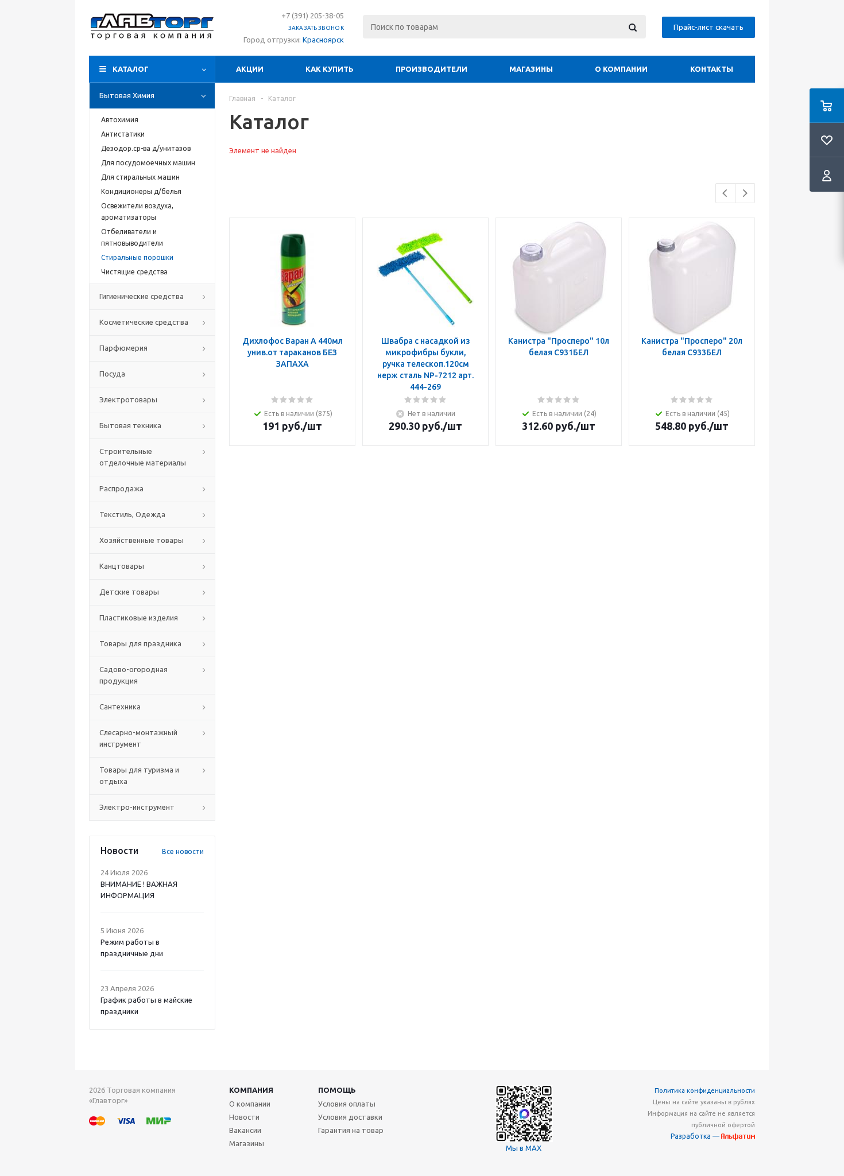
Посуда (112, 374)
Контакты (711, 69)
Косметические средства (143, 322)
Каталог (131, 69)
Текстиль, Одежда (132, 514)
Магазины (531, 69)
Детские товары (129, 592)
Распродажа (121, 488)
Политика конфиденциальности (705, 1090)
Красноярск (323, 40)
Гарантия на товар (351, 1130)
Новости (244, 1117)
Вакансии (245, 1130)
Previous (725, 193)
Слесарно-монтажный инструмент (138, 738)
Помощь (337, 1090)
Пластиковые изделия (138, 618)
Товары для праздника (140, 643)
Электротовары (128, 399)
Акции (250, 69)
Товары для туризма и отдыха (139, 775)
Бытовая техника (130, 425)
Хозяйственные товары (141, 540)
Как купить (329, 69)
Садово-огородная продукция (133, 675)
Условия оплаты (346, 1104)
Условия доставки (350, 1117)
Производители (431, 69)
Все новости (183, 851)
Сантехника (120, 707)
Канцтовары (121, 566)
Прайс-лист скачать (708, 27)
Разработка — (696, 1136)
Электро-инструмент (137, 807)
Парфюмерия (123, 348)
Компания (251, 1090)
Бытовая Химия (126, 95)
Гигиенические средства (141, 296)
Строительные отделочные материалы (142, 457)
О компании (621, 69)
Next (744, 193)
